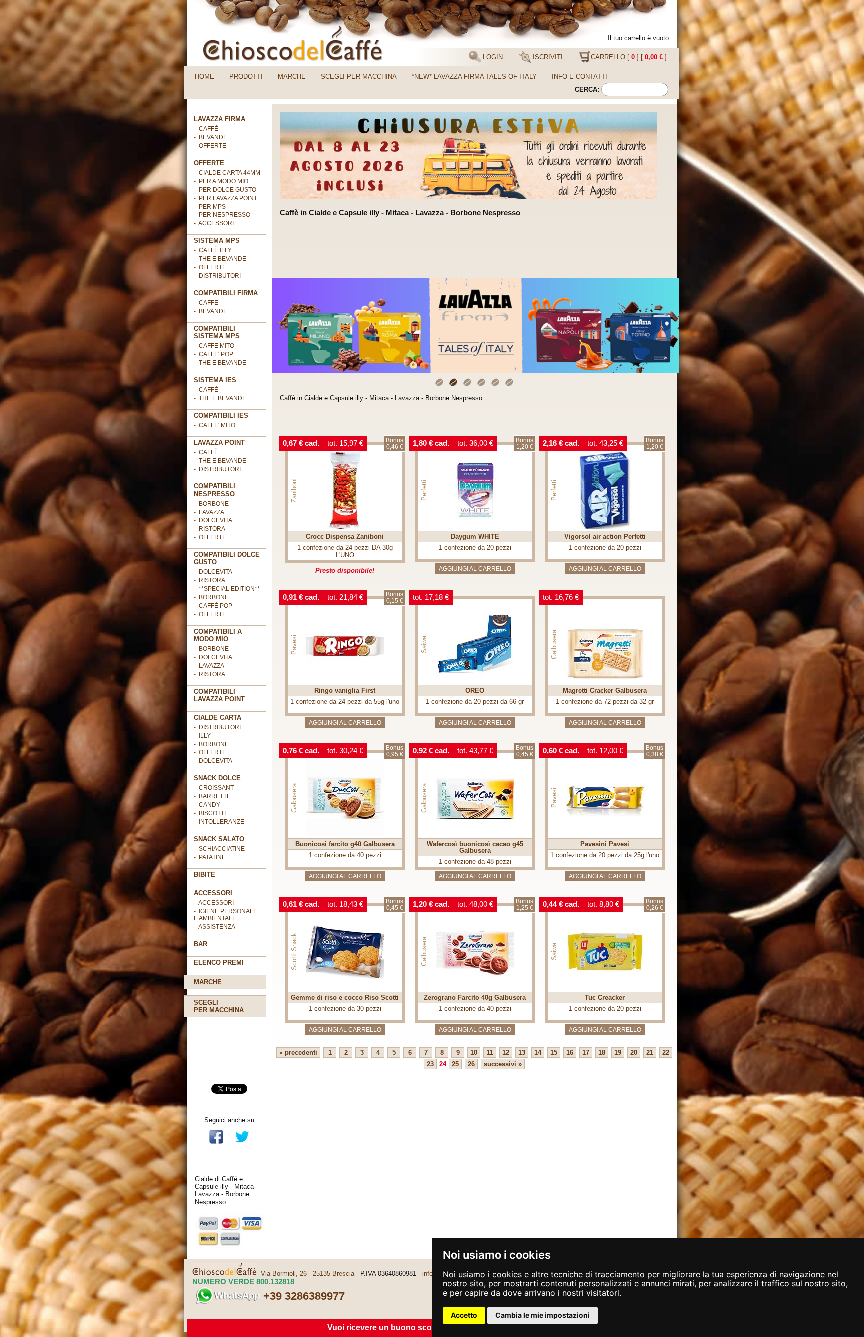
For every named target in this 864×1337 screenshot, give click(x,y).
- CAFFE (206, 303)
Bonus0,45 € (525, 751)
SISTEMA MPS (217, 240)
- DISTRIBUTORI (217, 727)
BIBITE (205, 874)
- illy (202, 736)
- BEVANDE (211, 311)
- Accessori (214, 903)
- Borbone (211, 504)
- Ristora (210, 529)
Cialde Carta (218, 718)
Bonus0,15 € (395, 597)
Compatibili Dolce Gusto (227, 558)
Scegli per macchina (359, 76)
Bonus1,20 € (525, 443)
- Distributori (217, 276)
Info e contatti (580, 76)
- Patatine (210, 857)
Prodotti (246, 76)
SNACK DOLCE (217, 778)
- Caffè (206, 129)
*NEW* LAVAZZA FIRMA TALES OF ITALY (474, 76)
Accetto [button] (464, 1315)
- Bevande (211, 137)
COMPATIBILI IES (221, 416)
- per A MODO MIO (221, 181)
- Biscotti (210, 813)
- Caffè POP (213, 606)
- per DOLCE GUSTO (225, 190)
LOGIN (492, 57)
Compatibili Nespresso (215, 490)
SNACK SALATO (219, 839)
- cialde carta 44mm (227, 173)
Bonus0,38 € (655, 751)
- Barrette (212, 796)
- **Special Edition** (227, 589)
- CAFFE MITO (214, 346)
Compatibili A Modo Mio (218, 635)
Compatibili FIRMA (226, 293)
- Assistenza (215, 927)
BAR (201, 944)
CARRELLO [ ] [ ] (629, 57)
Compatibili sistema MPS (217, 332)
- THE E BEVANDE (220, 363)
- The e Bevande (220, 259)
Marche (292, 76)
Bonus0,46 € (395, 443)
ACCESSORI (213, 893)
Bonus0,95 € (395, 751)
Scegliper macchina (219, 1006)
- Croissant (214, 788)
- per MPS (210, 207)
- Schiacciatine (219, 849)
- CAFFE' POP (214, 354)
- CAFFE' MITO (215, 425)
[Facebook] (216, 1142)
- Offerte (210, 267)
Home (204, 76)
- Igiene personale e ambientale (226, 915)
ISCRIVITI (547, 57)
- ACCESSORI (214, 223)
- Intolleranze (219, 822)
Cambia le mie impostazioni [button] (543, 1315)
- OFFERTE (210, 146)
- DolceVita (213, 520)
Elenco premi (219, 962)
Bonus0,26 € (655, 905)
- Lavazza (209, 512)
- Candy (207, 805)
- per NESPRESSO (222, 215)
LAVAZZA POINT (219, 442)
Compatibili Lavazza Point (219, 695)
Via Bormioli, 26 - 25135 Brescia (307, 1274)
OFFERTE (209, 163)
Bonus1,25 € (525, 905)
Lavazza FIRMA (220, 119)
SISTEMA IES (215, 380)
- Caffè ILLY (213, 250)
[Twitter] (242, 1142)
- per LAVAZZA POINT (226, 198)
